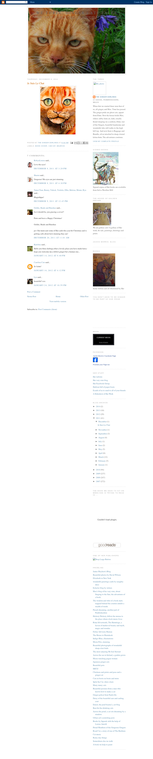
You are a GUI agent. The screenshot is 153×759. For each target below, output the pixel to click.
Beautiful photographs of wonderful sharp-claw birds (107, 647)
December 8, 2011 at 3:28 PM (50, 168)
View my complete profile (106, 141)
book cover (41, 146)
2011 (98, 418)
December (102, 421)
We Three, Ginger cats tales (76, 12)
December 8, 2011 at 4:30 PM (50, 183)
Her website (97, 376)
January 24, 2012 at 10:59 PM (50, 285)
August (101, 437)
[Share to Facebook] (84, 142)
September (102, 433)
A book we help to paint (102, 744)
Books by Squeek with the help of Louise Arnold (106, 722)
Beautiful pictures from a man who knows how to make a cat (107, 690)
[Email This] (75, 142)
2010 (98, 469)
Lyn (35, 277)
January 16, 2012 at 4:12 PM (49, 270)
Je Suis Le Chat (104, 425)
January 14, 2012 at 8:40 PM (49, 255)
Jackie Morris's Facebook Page (104, 356)
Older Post (84, 296)
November (102, 429)
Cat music (97, 734)
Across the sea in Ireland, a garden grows (109, 655)
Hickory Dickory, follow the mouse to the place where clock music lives (108, 617)
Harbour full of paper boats (104, 387)
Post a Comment (33, 291)
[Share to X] (81, 142)
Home (58, 296)
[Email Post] (71, 142)
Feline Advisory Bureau (102, 631)
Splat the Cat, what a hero (103, 681)
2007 (98, 481)
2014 (98, 406)
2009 (98, 473)
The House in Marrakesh (103, 635)
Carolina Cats (39, 262)
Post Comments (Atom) (47, 309)
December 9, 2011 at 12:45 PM (51, 201)
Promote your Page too (101, 365)
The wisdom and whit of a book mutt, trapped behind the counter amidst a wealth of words (108, 603)
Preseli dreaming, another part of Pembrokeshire (106, 611)
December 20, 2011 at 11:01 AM (51, 237)
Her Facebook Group (101, 383)
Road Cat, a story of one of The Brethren (109, 731)
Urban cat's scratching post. (104, 717)
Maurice (61, 146)
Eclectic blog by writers (102, 587)
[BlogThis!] (78, 142)
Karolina (37, 244)
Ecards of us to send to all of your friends (109, 390)
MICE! (95, 668)
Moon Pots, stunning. (101, 642)
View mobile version (57, 301)
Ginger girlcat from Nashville (105, 694)
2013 (98, 410)
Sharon (37, 175)
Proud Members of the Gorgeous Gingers (109, 727)
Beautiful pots (98, 665)
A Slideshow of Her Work (103, 393)
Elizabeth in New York (102, 578)
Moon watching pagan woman (105, 658)
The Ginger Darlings (106, 97)
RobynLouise (39, 160)
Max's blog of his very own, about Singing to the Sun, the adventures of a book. (109, 594)
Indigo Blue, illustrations (103, 638)
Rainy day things (100, 737)
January (101, 464)
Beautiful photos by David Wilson (107, 574)
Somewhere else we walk (103, 741)
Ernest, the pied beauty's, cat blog (106, 704)
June (100, 445)
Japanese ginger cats (101, 661)
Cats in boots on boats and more (106, 678)
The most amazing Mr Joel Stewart (107, 651)
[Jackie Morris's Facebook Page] (95, 361)
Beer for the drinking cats (103, 708)
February (102, 460)
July (100, 441)
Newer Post (31, 296)
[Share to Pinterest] (86, 142)
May (100, 449)
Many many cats (99, 685)
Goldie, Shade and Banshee (45, 207)
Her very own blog (100, 380)
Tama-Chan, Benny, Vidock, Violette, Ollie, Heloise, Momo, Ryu (60, 190)
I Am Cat (52, 146)
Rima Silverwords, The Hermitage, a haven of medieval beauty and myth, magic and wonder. (109, 625)
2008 (98, 477)
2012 (98, 414)
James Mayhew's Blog (102, 571)
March (101, 457)
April (100, 453)
